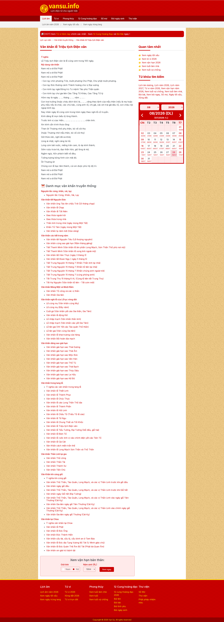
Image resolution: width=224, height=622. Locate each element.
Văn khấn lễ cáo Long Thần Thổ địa (64, 402)
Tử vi (56, 18)
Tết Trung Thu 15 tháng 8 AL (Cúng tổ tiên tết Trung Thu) (75, 278)
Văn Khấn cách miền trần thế (60, 445)
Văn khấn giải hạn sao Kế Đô (60, 378)
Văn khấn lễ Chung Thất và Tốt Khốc (64, 422)
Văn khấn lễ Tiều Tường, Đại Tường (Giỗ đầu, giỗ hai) (72, 430)
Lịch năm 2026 (161, 85)
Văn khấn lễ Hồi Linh (56, 410)
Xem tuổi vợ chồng (154, 91)
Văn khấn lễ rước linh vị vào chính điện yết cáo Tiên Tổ (73, 438)
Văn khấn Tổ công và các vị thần (62, 291)
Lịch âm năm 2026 (50, 24)
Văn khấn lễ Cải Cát (56, 442)
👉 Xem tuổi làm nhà (149, 66)
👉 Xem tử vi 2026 (148, 59)
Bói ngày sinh (117, 18)
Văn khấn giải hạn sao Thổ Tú (61, 363)
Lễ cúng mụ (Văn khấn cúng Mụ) (62, 303)
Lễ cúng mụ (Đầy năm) (57, 307)
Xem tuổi (93, 595)
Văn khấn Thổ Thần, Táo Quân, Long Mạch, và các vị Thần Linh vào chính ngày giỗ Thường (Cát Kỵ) (88, 509)
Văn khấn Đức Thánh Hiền (59, 535)
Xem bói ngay (153, 94)
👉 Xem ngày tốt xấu (149, 55)
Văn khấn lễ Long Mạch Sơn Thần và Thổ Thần (70, 449)
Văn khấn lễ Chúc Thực (58, 399)
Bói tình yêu (120, 606)
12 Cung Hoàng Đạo (103, 34)
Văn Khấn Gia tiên (55, 295)
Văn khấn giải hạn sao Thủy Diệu (62, 370)
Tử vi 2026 (70, 592)
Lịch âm (46, 18)
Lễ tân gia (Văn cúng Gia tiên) (60, 331)
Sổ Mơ (142, 592)
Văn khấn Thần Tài (55, 462)
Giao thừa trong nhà (56, 219)
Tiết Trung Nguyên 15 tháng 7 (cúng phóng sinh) (70, 275)
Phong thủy (68, 18)
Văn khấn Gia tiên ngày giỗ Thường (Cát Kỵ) (68, 514)
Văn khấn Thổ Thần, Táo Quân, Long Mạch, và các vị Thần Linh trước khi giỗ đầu (87, 482)
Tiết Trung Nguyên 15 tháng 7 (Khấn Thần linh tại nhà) (73, 263)
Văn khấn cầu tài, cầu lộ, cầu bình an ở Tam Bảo (70, 538)
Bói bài (142, 94)
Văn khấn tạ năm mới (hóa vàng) (62, 231)
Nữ (77, 569)
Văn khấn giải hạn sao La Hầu (61, 374)
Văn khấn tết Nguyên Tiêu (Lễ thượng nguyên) (69, 239)
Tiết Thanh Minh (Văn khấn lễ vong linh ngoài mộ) (71, 251)
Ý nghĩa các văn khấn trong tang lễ (63, 387)
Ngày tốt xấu (175, 94)
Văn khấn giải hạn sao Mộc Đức (62, 355)
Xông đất (143, 97)
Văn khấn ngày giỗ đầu (57, 486)
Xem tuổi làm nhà (173, 91)
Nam (68, 569)
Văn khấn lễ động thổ (57, 315)
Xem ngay (106, 569)
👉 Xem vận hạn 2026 (149, 62)
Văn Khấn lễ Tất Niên (56, 211)
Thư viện (132, 18)
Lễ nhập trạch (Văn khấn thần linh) (63, 319)
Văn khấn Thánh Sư (56, 466)
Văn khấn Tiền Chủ (55, 470)
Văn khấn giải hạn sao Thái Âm (61, 351)
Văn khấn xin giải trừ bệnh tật (60, 550)
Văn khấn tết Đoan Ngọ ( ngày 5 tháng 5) (66, 259)
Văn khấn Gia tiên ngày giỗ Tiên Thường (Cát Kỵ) (70, 504)
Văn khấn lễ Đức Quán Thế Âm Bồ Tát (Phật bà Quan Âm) (75, 546)
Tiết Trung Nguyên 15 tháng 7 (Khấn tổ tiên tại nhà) (71, 267)
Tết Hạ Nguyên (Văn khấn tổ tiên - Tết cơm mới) (70, 282)
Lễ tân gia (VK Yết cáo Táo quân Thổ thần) (67, 327)
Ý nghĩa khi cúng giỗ (56, 478)
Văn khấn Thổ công (56, 458)
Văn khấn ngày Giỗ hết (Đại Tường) (63, 494)
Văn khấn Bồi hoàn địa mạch (60, 338)
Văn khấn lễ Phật (54, 527)
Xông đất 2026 (72, 595)
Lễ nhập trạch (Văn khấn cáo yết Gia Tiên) (67, 323)
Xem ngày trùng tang (92, 24)
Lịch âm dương (146, 85)
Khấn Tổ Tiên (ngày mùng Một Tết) (63, 227)
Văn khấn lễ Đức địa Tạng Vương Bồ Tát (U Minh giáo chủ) (75, 542)
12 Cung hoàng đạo (87, 18)
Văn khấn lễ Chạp (55, 207)
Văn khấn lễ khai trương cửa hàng (63, 335)
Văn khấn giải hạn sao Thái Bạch (62, 366)
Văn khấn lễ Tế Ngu (56, 418)
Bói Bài (120, 34)
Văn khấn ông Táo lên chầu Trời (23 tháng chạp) (70, 203)
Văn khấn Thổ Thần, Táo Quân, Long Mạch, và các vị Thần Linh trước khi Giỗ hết (87, 490)
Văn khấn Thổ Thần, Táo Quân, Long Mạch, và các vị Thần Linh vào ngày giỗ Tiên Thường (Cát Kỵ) (87, 499)
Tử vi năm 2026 (152, 88)
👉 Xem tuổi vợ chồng (149, 69)
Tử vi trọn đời (71, 599)
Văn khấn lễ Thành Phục (58, 395)
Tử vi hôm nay (63, 34)
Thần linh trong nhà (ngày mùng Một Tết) (67, 223)
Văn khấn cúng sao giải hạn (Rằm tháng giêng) (69, 243)
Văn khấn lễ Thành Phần (58, 406)
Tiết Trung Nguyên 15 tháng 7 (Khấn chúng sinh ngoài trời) (75, 271)
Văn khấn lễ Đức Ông (56, 531)
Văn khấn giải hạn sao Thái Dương (63, 347)
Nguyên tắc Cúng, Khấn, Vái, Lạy (62, 195)
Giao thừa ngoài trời (56, 215)
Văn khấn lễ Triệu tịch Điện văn (61, 426)
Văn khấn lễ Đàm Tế (56, 434)
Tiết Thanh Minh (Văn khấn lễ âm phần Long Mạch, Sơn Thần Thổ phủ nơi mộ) (85, 247)
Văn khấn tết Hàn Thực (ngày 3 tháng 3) (66, 255)
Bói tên (117, 598)
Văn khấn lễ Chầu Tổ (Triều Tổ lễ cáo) (65, 414)
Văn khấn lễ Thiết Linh (57, 391)
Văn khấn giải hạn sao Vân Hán (61, 359)
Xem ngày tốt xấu (71, 24)
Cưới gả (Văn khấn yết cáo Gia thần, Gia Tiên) (68, 311)
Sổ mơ (104, 18)
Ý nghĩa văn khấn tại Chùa (59, 523)
